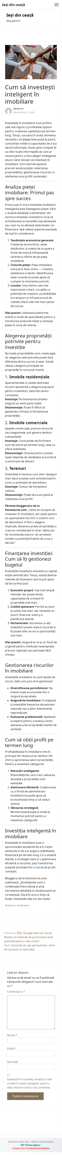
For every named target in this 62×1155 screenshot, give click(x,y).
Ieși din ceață (13, 4)
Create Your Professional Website (31, 1148)
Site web (12, 1062)
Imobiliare (23, 905)
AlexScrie (18, 108)
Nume (12, 1035)
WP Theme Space (30, 1145)
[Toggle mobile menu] (56, 4)
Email (11, 1048)
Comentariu (16, 992)
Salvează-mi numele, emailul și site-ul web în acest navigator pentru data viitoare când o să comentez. (30, 1083)
